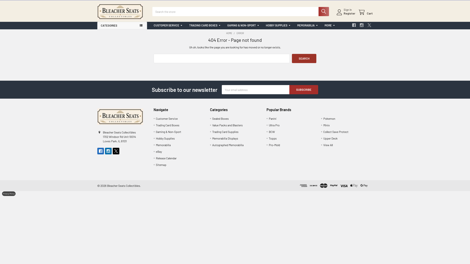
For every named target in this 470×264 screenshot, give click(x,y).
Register (349, 13)
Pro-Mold (274, 145)
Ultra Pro (274, 125)
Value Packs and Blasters (227, 125)
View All (328, 145)
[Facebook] (354, 25)
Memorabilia (306, 25)
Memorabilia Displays (225, 138)
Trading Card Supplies (225, 131)
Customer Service (166, 25)
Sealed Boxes (220, 118)
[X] (369, 25)
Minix (326, 125)
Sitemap (161, 164)
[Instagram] (361, 25)
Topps (273, 138)
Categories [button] (109, 25)
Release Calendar (166, 158)
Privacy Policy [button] (9, 193)
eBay (159, 151)
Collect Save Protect (335, 131)
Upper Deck (330, 138)
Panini (272, 118)
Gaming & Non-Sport (241, 25)
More (328, 25)
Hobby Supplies (276, 25)
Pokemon (329, 118)
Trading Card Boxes (203, 25)
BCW (272, 131)
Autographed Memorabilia (228, 145)
